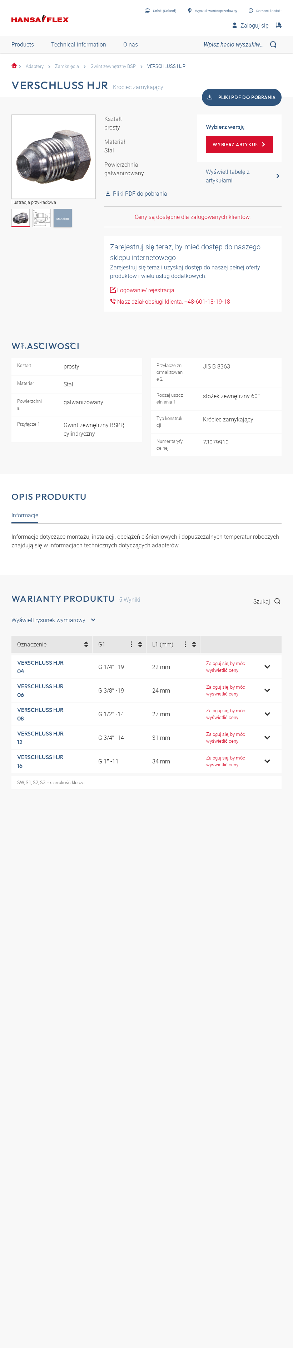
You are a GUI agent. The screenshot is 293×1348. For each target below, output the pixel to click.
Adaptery (35, 66)
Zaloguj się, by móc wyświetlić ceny (225, 666)
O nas (130, 44)
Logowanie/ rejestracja (145, 290)
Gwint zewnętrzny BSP (113, 66)
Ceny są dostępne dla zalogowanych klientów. (193, 217)
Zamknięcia (67, 66)
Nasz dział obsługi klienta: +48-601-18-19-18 (173, 302)
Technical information (78, 44)
